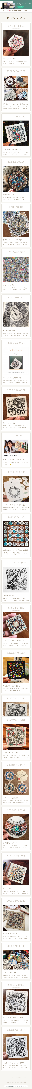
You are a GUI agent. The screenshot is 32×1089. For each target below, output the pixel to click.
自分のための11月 (8, 194)
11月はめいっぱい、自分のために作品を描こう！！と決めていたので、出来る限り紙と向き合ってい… (15, 198)
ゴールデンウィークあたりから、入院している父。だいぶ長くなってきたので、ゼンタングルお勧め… (15, 1066)
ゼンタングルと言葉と (10, 933)
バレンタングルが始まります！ (13, 378)
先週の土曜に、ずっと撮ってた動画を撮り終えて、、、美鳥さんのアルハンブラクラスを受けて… (15, 976)
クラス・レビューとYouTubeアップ (14, 459)
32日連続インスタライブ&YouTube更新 (15, 550)
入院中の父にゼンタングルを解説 (13, 1063)
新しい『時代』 (8, 888)
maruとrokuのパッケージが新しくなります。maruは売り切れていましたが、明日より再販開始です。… (16, 508)
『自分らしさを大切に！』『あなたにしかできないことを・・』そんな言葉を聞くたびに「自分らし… (15, 289)
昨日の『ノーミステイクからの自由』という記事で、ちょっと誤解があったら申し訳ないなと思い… (15, 847)
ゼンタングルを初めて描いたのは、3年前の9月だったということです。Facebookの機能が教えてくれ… (16, 599)
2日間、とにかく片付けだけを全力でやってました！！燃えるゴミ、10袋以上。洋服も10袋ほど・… (15, 426)
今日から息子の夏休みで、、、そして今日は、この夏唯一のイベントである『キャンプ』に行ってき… (15, 892)
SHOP (19, 10)
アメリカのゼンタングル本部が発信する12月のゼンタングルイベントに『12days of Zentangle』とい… (15, 153)
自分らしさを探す (8, 285)
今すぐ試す (20, 6)
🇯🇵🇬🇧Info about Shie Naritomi (12, 10)
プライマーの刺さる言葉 (10, 752)
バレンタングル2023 (9, 59)
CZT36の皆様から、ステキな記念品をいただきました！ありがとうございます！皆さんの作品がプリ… (15, 334)
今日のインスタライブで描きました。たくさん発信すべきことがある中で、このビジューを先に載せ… (15, 644)
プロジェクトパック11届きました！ (14, 640)
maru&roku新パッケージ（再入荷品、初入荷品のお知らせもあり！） (16, 505)
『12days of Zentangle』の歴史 (13, 149)
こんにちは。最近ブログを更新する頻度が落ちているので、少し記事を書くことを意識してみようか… (15, 243)
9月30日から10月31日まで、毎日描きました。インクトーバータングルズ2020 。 (15, 554)
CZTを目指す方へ (8, 595)
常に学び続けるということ (11, 686)
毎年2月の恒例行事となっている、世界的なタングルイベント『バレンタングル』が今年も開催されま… (16, 381)
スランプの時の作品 (9, 972)
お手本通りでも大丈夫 (10, 843)
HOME (3, 10)
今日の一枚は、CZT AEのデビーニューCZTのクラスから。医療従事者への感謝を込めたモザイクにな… (16, 756)
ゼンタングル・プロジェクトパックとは (15, 104)
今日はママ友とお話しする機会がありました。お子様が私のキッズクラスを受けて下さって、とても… (15, 1021)
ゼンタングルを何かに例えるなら (13, 1018)
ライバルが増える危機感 (10, 798)
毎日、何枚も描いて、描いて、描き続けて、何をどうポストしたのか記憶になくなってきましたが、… (15, 689)
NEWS (25, 10)
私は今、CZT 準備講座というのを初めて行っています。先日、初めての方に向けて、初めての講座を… (15, 937)
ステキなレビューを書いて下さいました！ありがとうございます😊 (15, 463)
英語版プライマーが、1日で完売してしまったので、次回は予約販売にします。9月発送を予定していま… (16, 801)
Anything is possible (9, 330)
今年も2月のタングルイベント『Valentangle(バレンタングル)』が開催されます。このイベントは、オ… (16, 62)
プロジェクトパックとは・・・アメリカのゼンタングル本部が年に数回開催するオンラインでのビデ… (15, 107)
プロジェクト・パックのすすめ (13, 240)
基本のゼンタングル (9, 423)
